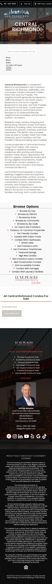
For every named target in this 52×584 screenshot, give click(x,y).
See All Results (12, 313)
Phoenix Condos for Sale (28, 357)
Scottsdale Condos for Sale (28, 360)
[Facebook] (9, 436)
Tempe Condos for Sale (28, 362)
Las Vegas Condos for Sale (28, 368)
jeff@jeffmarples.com (26, 428)
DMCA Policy (27, 456)
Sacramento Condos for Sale (28, 373)
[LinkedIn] (20, 436)
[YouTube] (26, 436)
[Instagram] (15, 436)
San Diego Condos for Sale (28, 365)
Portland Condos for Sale (28, 370)
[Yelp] (32, 436)
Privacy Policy (13, 456)
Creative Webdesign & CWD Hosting (32, 578)
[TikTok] (44, 436)
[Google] (38, 436)
